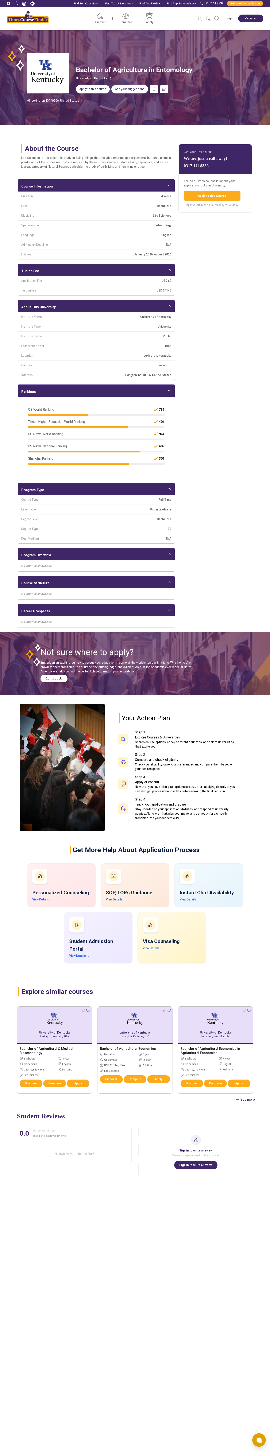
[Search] (200, 19)
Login (229, 18)
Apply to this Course (212, 195)
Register (250, 18)
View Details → (42, 899)
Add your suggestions (129, 89)
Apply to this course (92, 89)
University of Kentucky (91, 78)
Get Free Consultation (245, 3)
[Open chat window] (259, 1440)
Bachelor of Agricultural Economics (128, 1049)
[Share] (164, 89)
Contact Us (54, 679)
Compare (54, 1083)
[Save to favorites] (88, 1010)
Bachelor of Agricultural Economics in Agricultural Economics (210, 1051)
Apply (78, 1083)
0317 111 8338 (214, 3)
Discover (31, 1083)
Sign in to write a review (195, 1165)
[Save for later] (154, 89)
